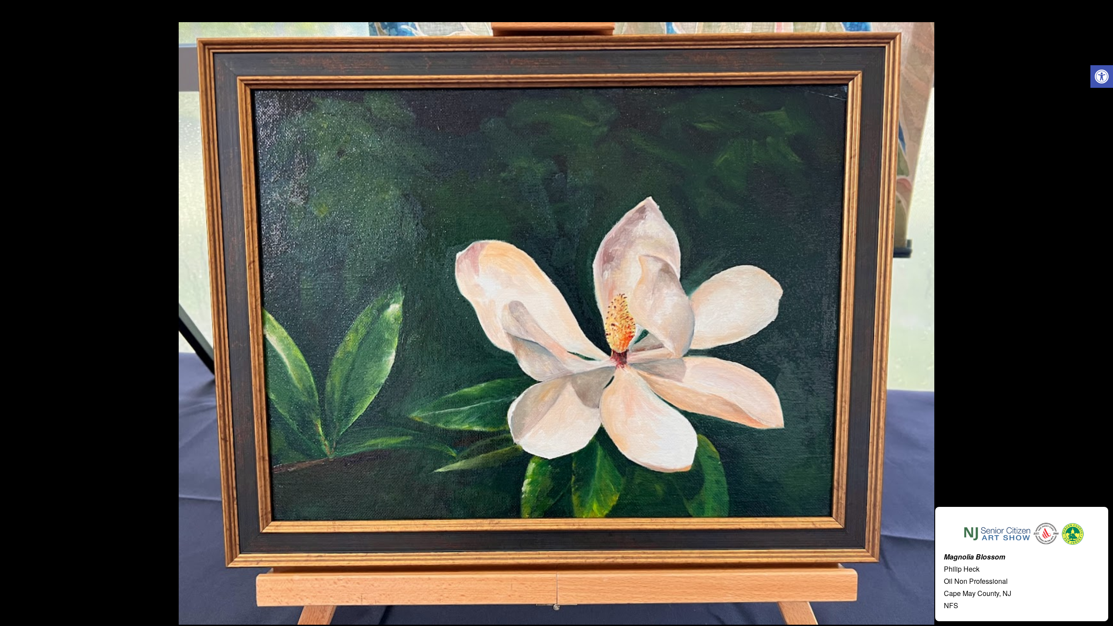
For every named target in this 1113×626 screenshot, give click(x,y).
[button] (1101, 76)
